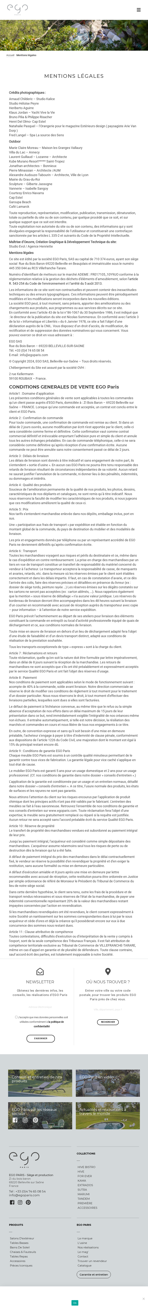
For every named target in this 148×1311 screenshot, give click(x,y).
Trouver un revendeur (92, 1261)
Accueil (10, 55)
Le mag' (83, 1252)
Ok (75, 1302)
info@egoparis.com (24, 1195)
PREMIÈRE (85, 1203)
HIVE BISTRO (86, 1167)
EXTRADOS (85, 1185)
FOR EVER (85, 1176)
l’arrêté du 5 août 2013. (86, 283)
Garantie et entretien (94, 1274)
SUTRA (82, 1189)
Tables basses (19, 1243)
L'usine (82, 1243)
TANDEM (84, 1198)
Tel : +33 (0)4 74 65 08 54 (27, 1191)
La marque (85, 1238)
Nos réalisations (88, 1247)
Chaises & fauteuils (23, 1252)
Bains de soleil (20, 1247)
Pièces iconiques (21, 1265)
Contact (83, 1256)
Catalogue (85, 1265)
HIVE (81, 1171)
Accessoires (17, 1261)
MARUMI (84, 1194)
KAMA (82, 1180)
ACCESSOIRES (87, 1207)
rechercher (108, 1022)
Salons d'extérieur (22, 1238)
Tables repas (19, 1256)
